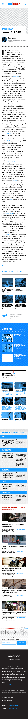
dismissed (9, 213)
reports (16, 77)
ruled (15, 181)
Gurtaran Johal (12, 38)
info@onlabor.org (13, 705)
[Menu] (2, 4)
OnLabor (14, 3)
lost (8, 141)
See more (23, 507)
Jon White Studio (13, 708)
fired (9, 133)
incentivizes (12, 162)
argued (7, 234)
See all (14, 378)
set (11, 199)
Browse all (22, 329)
